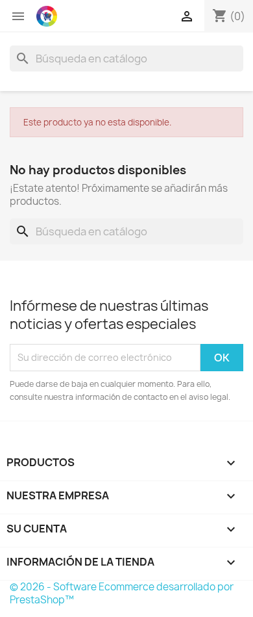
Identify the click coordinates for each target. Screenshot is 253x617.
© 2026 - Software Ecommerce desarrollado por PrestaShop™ (122, 593)
